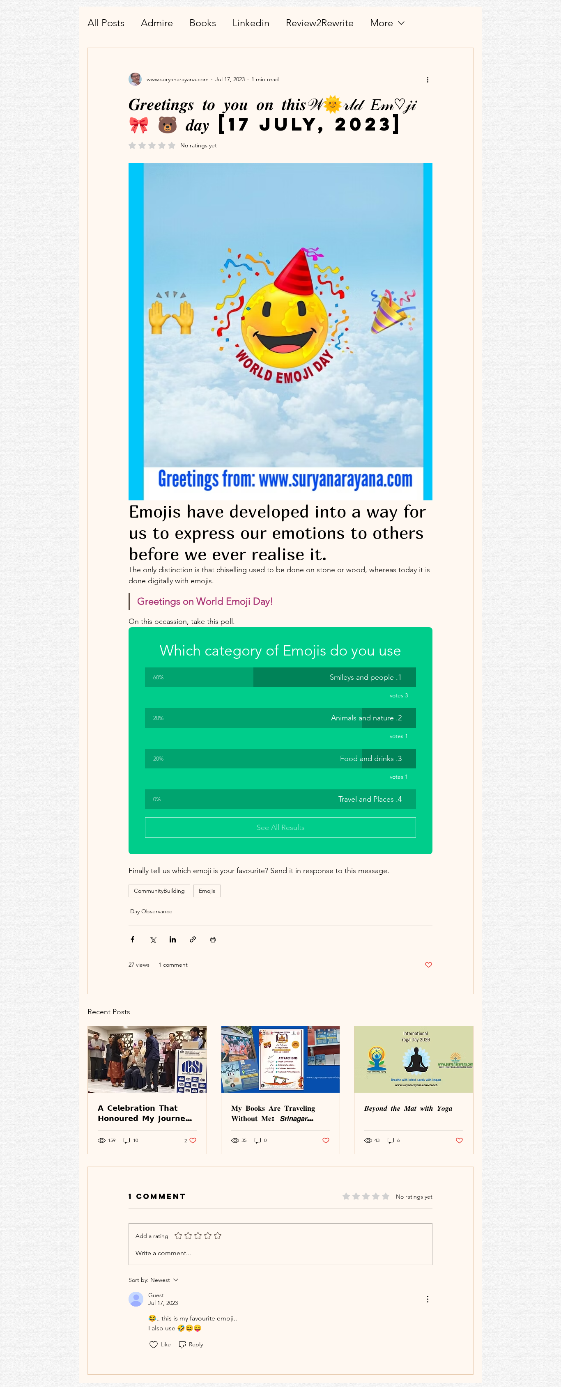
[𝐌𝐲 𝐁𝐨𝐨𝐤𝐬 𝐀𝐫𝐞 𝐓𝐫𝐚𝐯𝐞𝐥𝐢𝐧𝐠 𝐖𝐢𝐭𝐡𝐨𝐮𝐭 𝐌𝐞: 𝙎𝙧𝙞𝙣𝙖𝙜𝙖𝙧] (280, 1059)
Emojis (207, 890)
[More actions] (427, 79)
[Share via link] (193, 939)
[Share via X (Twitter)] (152, 939)
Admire (157, 23)
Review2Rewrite (320, 23)
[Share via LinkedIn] (173, 939)
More (381, 23)
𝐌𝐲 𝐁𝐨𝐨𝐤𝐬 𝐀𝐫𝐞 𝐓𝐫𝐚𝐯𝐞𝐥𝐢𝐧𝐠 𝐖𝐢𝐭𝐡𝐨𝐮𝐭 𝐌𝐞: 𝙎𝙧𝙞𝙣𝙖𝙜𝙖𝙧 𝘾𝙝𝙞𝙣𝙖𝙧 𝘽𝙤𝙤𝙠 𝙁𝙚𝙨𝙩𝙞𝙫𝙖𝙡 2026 (273, 1113)
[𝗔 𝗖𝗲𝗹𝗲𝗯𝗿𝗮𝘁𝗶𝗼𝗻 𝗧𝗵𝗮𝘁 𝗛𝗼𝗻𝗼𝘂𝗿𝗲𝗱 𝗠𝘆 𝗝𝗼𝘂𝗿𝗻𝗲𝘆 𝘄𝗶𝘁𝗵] (147, 1059)
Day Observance (151, 911)
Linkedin (250, 23)
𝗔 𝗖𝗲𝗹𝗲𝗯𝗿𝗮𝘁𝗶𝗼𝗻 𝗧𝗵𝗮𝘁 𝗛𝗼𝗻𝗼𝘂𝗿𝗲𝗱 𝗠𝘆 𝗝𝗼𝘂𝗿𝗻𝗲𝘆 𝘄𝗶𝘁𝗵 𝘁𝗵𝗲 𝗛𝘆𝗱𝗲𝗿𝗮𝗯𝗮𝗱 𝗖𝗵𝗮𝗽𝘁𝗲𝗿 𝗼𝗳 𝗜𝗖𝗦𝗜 (144, 1113)
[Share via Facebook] (132, 939)
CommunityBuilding (159, 890)
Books (202, 23)
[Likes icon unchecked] (153, 1345)
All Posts (105, 23)
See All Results (281, 827)
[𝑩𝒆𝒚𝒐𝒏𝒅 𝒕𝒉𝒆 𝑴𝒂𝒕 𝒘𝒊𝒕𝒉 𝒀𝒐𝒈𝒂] (413, 1059)
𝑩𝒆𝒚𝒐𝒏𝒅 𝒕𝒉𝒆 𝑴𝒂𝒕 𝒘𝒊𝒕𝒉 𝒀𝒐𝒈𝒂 (408, 1108)
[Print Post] (213, 939)
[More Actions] (427, 1299)
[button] (280, 677)
